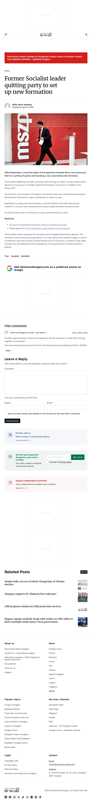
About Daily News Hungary (17, 649)
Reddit (52, 717)
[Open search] (86, 34)
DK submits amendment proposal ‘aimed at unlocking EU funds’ (38, 224)
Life (50, 665)
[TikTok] (23, 797)
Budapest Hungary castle (16, 743)
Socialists (25, 256)
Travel (51, 661)
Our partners (10, 664)
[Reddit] (36, 797)
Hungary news (55, 649)
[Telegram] (31, 797)
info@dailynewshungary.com (62, 764)
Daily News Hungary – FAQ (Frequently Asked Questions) (22, 658)
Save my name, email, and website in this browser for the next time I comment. (44, 413)
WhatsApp (53, 709)
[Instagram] (14, 797)
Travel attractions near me (16, 717)
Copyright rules (11, 761)
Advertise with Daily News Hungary (20, 773)
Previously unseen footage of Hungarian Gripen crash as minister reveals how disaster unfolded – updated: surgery (44, 57)
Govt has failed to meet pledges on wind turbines (48, 228)
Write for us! (10, 668)
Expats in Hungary (13, 726)
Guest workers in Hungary (16, 721)
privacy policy (66, 462)
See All (84, 572)
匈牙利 (52, 691)
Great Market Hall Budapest (17, 738)
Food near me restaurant (16, 713)
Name (8, 403)
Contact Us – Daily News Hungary (20, 653)
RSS (51, 721)
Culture (52, 670)
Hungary (15, 256)
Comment (10, 368)
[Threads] (40, 797)
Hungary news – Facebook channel (64, 730)
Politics (52, 653)
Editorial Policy (11, 769)
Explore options (22, 440)
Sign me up (77, 457)
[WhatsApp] (27, 797)
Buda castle (10, 747)
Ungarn (52, 682)
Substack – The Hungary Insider (63, 726)
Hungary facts (11, 730)
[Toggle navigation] (6, 34)
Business (53, 657)
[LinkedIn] (6, 797)
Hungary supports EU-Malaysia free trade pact (30, 593)
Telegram (53, 713)
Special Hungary (56, 674)
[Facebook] (10, 797)
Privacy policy (11, 765)
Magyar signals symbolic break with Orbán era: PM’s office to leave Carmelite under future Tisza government (39, 620)
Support (8, 672)
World (51, 678)
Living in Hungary (12, 705)
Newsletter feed (56, 705)
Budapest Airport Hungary (16, 734)
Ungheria (53, 687)
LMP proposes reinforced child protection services (33, 606)
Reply (8, 351)
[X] (18, 797)
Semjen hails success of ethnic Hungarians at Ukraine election (35, 583)
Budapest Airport (12, 709)
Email (50, 403)
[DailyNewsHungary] (46, 34)
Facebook (19, 185)
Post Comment (12, 421)
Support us (20, 488)
